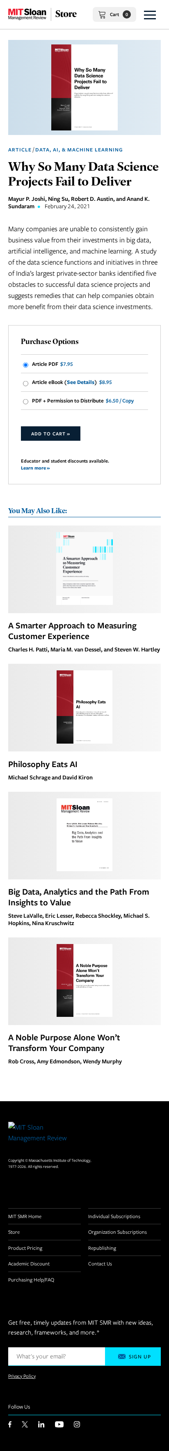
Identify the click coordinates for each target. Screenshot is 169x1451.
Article (20, 149)
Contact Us (100, 1263)
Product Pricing (25, 1247)
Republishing (102, 1247)
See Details (80, 382)
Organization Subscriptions (117, 1231)
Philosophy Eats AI (43, 764)
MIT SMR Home (24, 1216)
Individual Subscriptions (114, 1216)
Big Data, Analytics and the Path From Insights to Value (78, 897)
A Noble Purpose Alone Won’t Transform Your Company (64, 1042)
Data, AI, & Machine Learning (79, 149)
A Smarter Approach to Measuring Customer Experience (72, 630)
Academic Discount (29, 1263)
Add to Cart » (50, 433)
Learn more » (35, 468)
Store (14, 1231)
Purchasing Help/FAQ (31, 1279)
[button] (150, 14)
